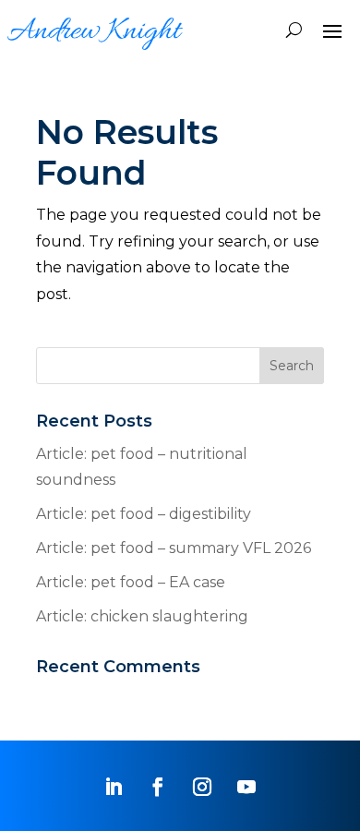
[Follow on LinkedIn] (113, 786)
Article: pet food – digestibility (143, 514)
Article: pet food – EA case (130, 582)
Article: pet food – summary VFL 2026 (173, 548)
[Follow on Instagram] (202, 786)
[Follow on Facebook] (157, 786)
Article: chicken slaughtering (142, 616)
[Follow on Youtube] (246, 786)
